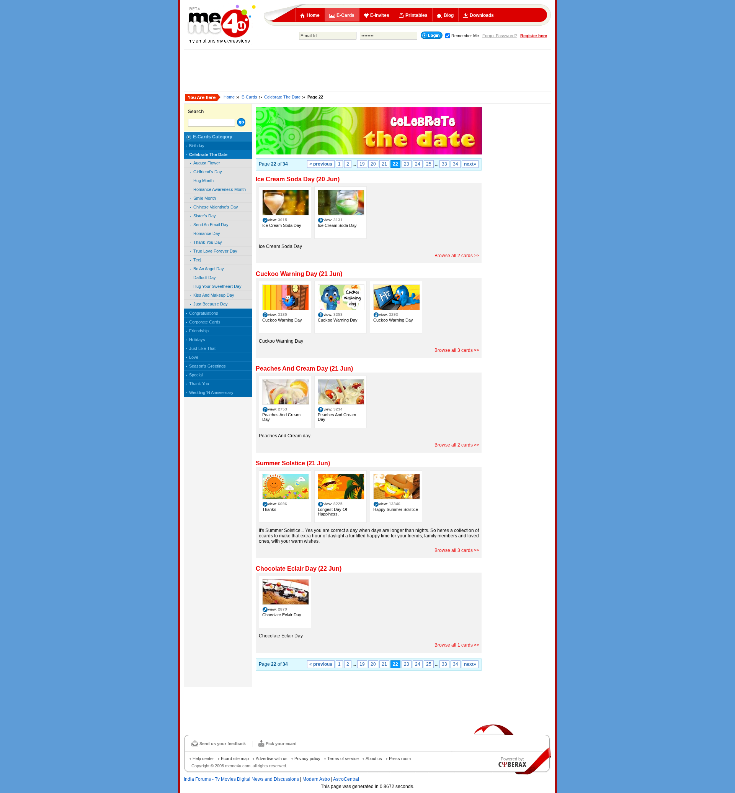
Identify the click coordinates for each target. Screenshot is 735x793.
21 (384, 164)
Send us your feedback (222, 743)
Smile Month (204, 198)
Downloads (482, 15)
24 (417, 164)
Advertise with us (271, 758)
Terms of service (343, 758)
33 (444, 164)
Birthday (196, 145)
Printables (416, 15)
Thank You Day (207, 242)
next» (470, 164)
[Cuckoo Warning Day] (285, 308)
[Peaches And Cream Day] (285, 403)
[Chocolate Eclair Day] (285, 603)
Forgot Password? (499, 35)
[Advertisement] (367, 70)
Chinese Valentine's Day (215, 207)
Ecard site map (235, 758)
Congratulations (203, 313)
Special (196, 375)
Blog (449, 15)
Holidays (197, 339)
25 (428, 164)
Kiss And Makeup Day (213, 295)
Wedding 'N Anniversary (211, 392)
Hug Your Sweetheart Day (217, 286)
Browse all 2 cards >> (456, 255)
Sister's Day (204, 215)
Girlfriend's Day (207, 171)
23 (406, 164)
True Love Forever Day (215, 251)
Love (193, 357)
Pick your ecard (281, 743)
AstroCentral (346, 779)
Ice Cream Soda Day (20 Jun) (298, 179)
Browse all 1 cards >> (456, 645)
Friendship (199, 330)
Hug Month (203, 180)
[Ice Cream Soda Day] (285, 214)
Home (313, 15)
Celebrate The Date (282, 97)
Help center (203, 758)
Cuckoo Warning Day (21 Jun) (299, 274)
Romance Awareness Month (219, 189)
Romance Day (206, 233)
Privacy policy (307, 758)
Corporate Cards (204, 322)
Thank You (199, 383)
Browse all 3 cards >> (456, 350)
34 (455, 164)
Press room (400, 758)
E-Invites (379, 15)
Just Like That (202, 348)
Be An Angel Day (208, 268)
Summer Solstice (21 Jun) (293, 463)
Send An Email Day (211, 224)
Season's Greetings (207, 366)
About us (374, 758)
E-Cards (345, 15)
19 (362, 164)
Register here (533, 35)
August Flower (206, 163)
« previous (320, 164)
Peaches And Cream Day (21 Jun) (304, 368)
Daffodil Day (204, 277)
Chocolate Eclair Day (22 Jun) (298, 568)
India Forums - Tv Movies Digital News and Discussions (241, 779)
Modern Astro (316, 779)
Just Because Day (210, 304)
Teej (197, 260)
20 (373, 164)
